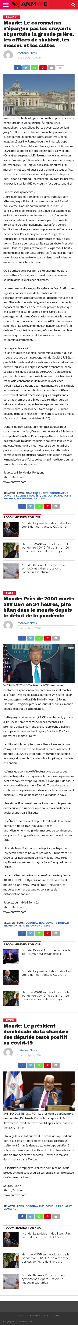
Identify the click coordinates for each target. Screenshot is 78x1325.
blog (21, 1315)
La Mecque (55, 495)
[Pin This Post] (43, 67)
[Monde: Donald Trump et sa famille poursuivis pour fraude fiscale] (11, 956)
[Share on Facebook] (18, 67)
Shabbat (9, 498)
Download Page (38, 1315)
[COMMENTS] (60, 67)
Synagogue (24, 498)
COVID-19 (9, 495)
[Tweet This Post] (26, 67)
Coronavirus (58, 493)
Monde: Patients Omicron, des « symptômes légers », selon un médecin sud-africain (44, 568)
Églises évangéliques (31, 495)
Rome (67, 495)
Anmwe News (28, 52)
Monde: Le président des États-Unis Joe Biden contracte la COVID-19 (46, 525)
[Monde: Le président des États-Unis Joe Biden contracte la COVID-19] (11, 529)
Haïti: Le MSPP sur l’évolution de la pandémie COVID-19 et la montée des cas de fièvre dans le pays (45, 548)
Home (56, 1315)
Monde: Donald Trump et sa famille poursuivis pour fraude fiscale (46, 952)
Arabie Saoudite (37, 493)
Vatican (39, 498)
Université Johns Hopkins (32, 925)
